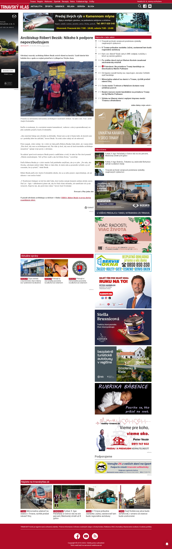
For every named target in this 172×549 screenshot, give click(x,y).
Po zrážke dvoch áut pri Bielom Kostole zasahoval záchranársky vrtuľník (124, 61)
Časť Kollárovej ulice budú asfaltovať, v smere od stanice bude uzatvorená (134, 513)
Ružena (159, 1)
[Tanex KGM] (123, 198)
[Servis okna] (123, 263)
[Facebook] (144, 6)
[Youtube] (149, 6)
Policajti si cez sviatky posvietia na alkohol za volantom (54, 281)
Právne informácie (65, 527)
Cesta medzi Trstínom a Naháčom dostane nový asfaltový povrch (123, 87)
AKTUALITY (25, 46)
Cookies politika (145, 527)
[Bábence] (123, 398)
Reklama (107, 527)
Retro (72, 1)
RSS (113, 527)
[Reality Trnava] (123, 433)
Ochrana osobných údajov (83, 527)
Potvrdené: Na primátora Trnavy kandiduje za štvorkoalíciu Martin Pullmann (123, 67)
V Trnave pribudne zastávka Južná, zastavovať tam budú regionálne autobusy (126, 48)
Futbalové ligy (82, 1)
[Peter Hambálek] (123, 290)
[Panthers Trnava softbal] (123, 467)
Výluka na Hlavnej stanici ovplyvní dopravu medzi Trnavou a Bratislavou (123, 99)
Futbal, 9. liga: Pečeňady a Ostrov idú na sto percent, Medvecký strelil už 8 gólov (126, 155)
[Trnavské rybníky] (86, 22)
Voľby (91, 1)
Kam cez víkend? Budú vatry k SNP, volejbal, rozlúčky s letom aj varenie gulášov (124, 55)
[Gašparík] (123, 327)
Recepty (65, 1)
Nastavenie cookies (131, 527)
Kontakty (119, 527)
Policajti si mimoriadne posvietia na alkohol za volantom (78, 281)
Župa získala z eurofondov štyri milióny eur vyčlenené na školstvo (31, 281)
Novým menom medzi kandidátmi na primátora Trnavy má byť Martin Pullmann (125, 93)
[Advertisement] (42, 230)
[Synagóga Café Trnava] (123, 126)
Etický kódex (98, 527)
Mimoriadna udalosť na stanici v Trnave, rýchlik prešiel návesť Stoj (126, 80)
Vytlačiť (90, 207)
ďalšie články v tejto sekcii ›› (141, 105)
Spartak (57, 1)
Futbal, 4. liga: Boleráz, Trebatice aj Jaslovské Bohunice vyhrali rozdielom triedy (127, 163)
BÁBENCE (59, 6)
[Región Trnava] (123, 364)
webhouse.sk (97, 545)
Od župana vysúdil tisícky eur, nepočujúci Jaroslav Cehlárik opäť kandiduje (126, 74)
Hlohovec (48, 1)
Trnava (33, 1)
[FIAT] (123, 235)
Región (40, 1)
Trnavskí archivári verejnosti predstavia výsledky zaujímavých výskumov (121, 42)
